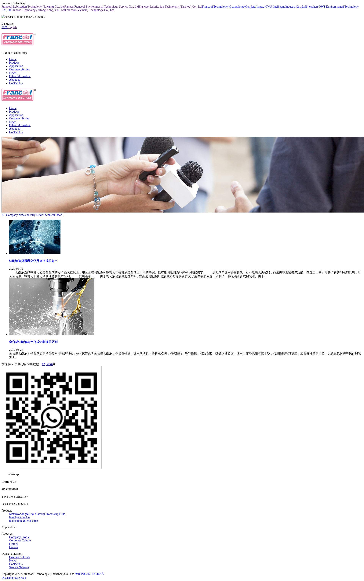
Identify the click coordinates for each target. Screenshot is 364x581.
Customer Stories (19, 69)
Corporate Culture (20, 540)
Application (16, 66)
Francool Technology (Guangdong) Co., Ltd (228, 6)
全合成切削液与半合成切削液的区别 (33, 341)
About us (14, 79)
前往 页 (10, 364)
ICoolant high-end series (23, 520)
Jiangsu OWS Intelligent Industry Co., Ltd (280, 6)
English (12, 27)
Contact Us (16, 83)
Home (12, 59)
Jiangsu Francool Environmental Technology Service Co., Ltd (102, 6)
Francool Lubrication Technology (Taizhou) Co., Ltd (170, 6)
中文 (5, 27)
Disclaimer (8, 577)
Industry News (34, 215)
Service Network (19, 567)
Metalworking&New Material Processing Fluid (37, 514)
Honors (13, 547)
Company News (16, 215)
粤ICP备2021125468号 (89, 574)
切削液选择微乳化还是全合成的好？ (33, 260)
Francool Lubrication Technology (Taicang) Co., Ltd (33, 6)
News (12, 72)
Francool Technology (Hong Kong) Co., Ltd (38, 10)
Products (14, 62)
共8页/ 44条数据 (30, 364)
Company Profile (19, 537)
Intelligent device (19, 517)
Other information (20, 76)
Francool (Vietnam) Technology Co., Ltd (89, 10)
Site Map (20, 577)
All (3, 215)
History (13, 543)
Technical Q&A (52, 215)
